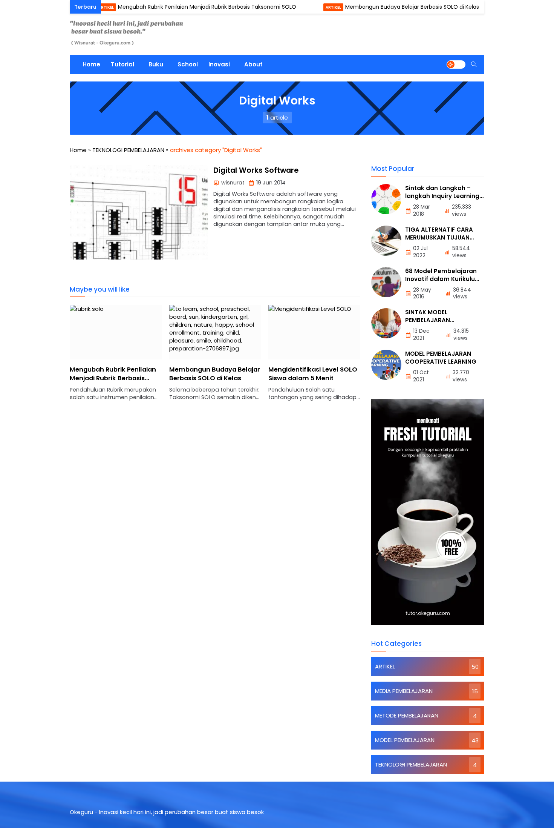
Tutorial (122, 64)
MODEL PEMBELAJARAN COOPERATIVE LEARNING (440, 358)
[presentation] (98, 356)
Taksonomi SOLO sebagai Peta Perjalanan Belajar (309, 374)
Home (91, 64)
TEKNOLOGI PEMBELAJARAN (411, 764)
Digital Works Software (255, 170)
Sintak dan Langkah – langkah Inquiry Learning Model (442, 196)
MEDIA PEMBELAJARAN (404, 691)
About (253, 64)
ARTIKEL (83, 7)
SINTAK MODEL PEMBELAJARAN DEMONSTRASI (427, 320)
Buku (155, 64)
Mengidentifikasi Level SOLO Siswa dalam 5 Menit (213, 374)
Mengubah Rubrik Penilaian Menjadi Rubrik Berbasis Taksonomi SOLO (184, 7)
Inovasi (219, 64)
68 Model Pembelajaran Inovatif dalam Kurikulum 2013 (443, 279)
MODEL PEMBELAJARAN (405, 740)
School (188, 64)
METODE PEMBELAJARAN (406, 715)
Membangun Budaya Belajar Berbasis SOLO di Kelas (389, 7)
